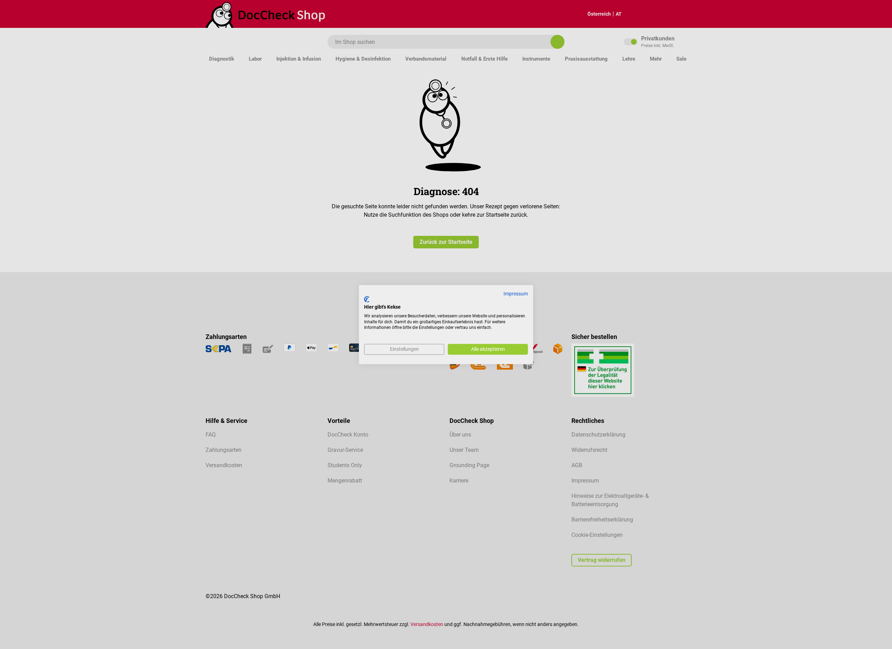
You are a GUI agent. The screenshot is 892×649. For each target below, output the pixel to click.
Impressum (515, 293)
